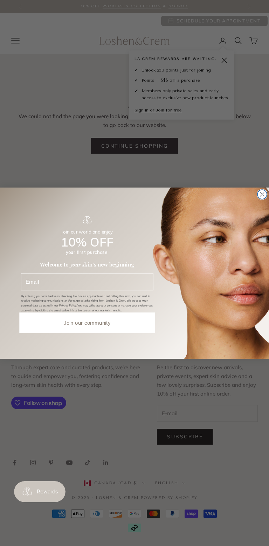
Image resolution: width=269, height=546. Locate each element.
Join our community (87, 322)
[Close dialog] (262, 194)
